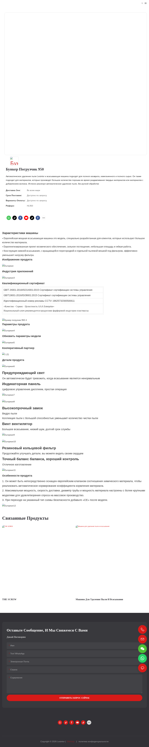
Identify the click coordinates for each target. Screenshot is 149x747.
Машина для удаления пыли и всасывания (99, 599)
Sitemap (70, 741)
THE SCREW (9, 599)
